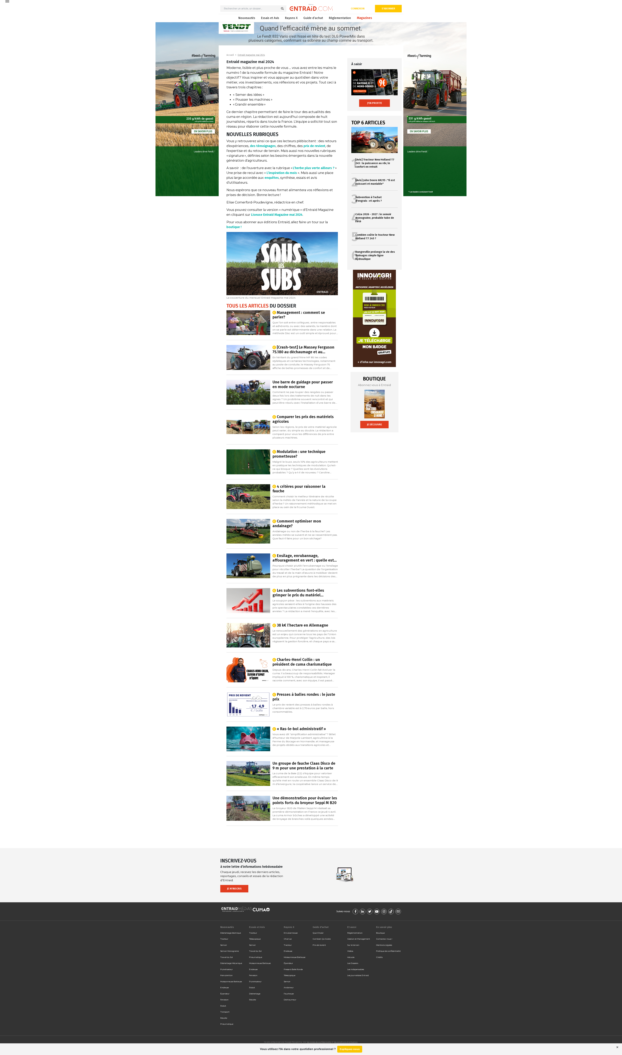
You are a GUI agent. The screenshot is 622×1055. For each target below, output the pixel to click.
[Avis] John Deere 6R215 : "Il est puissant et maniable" (375, 181)
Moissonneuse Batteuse (231, 981)
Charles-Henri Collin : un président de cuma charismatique (302, 662)
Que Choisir (318, 933)
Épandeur (225, 993)
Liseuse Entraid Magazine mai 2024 (276, 215)
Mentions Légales (384, 945)
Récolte (223, 1018)
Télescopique (255, 939)
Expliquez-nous (350, 1049)
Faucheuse (289, 993)
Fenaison (224, 999)
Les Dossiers (352, 963)
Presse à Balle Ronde (293, 969)
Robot (223, 1006)
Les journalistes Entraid (358, 975)
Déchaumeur (290, 999)
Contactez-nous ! (384, 939)
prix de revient (314, 146)
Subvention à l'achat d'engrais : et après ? (368, 199)
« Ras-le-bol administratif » (301, 729)
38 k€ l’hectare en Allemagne (302, 625)
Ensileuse (224, 987)
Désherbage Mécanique (231, 963)
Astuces (350, 957)
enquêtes (272, 178)
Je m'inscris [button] (234, 888)
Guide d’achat (313, 18)
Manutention (226, 975)
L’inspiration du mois (282, 173)
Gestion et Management (358, 939)
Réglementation (340, 18)
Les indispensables (355, 969)
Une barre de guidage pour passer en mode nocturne (302, 384)
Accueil (230, 55)
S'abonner (388, 8)
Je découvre (374, 424)
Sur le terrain (353, 945)
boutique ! (234, 227)
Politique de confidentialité (388, 951)
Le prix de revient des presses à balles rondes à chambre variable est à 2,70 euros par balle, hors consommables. (303, 708)
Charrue (288, 939)
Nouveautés (246, 18)
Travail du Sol (226, 957)
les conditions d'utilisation (346, 1042)
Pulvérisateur (226, 969)
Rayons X (291, 18)
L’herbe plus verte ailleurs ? (313, 168)
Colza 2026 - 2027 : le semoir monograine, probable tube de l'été (374, 218)
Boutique (380, 933)
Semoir (223, 945)
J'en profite (374, 103)
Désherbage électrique (230, 933)
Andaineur (289, 987)
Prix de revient (319, 945)
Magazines (364, 18)
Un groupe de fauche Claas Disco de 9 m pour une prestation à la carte (303, 765)
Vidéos (350, 951)
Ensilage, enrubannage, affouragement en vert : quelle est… (304, 558)
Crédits (379, 957)
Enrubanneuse (291, 933)
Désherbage (254, 993)
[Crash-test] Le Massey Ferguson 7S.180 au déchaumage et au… (303, 349)
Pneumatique (226, 1024)
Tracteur (224, 939)
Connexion (357, 8)
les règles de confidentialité (319, 1042)
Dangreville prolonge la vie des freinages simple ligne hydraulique (375, 255)
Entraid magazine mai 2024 (251, 55)
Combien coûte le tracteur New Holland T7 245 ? (375, 236)
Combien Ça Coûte (322, 939)
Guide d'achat (320, 927)
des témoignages (263, 146)
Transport (225, 1012)
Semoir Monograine (229, 951)
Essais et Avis (270, 18)
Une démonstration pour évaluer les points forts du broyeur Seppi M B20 (304, 800)
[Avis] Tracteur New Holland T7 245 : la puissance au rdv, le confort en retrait (374, 163)
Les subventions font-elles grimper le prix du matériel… (298, 592)
